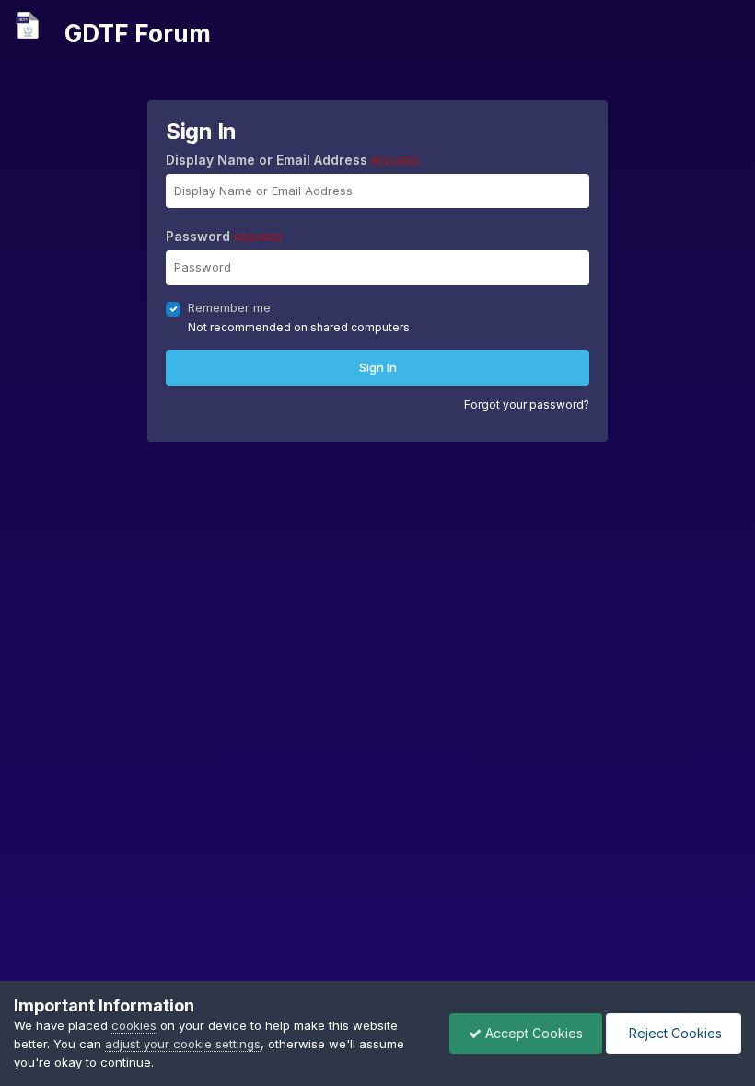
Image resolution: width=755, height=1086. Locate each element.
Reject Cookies (673, 1033)
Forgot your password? (526, 404)
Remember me (229, 307)
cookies (134, 1025)
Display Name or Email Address (293, 160)
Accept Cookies (532, 1033)
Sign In (378, 367)
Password (224, 236)
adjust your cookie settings (183, 1043)
